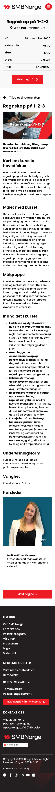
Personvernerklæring (16, 768)
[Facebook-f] (10, 775)
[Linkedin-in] (22, 775)
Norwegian (12, 744)
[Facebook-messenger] (4, 775)
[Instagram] (16, 775)
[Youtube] (28, 775)
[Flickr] (33, 775)
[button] (27, 27)
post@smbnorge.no (17, 723)
